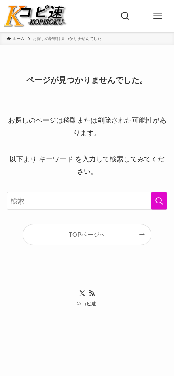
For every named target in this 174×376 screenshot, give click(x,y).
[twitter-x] (82, 293)
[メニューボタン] (158, 16)
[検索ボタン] (125, 16)
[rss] (91, 293)
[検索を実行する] (159, 201)
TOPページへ (87, 234)
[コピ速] (37, 16)
